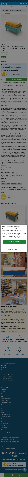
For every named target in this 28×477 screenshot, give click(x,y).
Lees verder (22, 237)
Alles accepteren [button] (14, 241)
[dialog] (14, 238)
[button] (14, 250)
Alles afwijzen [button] (14, 246)
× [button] (25, 226)
